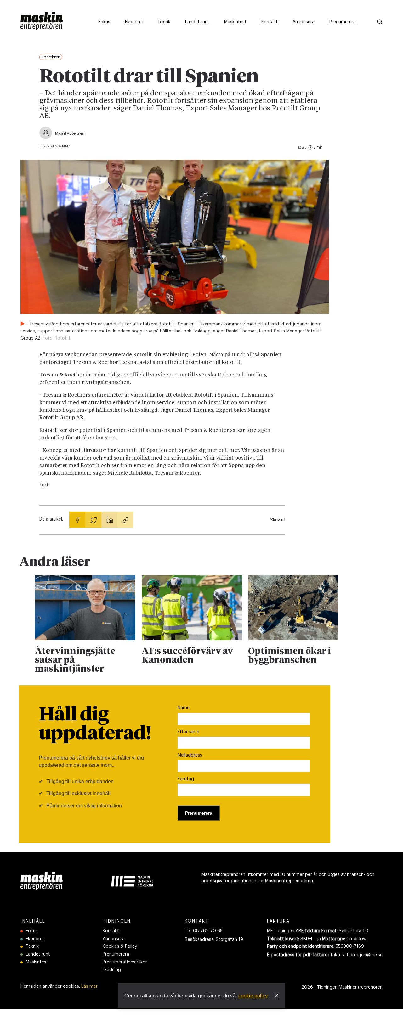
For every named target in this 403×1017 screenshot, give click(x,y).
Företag (186, 779)
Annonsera (114, 939)
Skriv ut (277, 519)
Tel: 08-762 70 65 (204, 931)
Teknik (32, 946)
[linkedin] (109, 520)
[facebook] (77, 520)
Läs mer (89, 986)
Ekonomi (34, 939)
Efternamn (188, 732)
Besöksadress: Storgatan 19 (214, 939)
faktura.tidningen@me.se (357, 955)
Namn (184, 708)
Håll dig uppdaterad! (95, 724)
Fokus (32, 931)
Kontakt (111, 931)
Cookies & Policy (120, 946)
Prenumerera (116, 954)
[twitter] (93, 520)
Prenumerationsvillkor (125, 962)
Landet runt (38, 954)
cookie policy (253, 995)
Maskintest (37, 962)
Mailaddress (190, 755)
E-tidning (112, 970)
